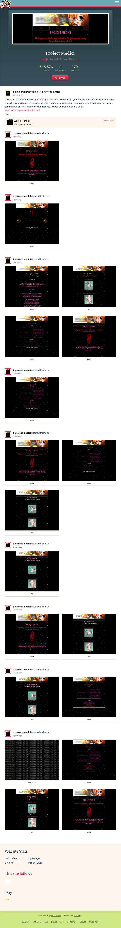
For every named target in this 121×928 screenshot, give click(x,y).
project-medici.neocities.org (60, 59)
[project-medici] (8, 134)
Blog (54, 921)
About (25, 921)
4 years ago (17, 136)
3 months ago (18, 94)
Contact (94, 921)
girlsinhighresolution (26, 91)
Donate (37, 921)
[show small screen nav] (117, 3)
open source (55, 915)
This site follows (18, 873)
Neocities (42, 915)
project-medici (52, 91)
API (62, 921)
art (7, 899)
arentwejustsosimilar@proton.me (22, 110)
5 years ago (17, 199)
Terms (82, 921)
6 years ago (17, 436)
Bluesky (77, 915)
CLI (46, 921)
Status (71, 921)
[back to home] (6, 4)
